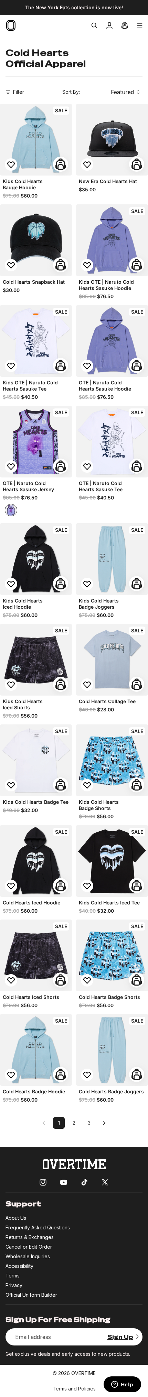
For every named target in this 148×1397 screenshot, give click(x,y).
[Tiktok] (84, 1182)
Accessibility (19, 1266)
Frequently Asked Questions (38, 1227)
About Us (16, 1218)
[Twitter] (105, 1182)
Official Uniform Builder (31, 1295)
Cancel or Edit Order (29, 1247)
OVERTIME (83, 1373)
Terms (13, 1275)
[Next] (104, 1122)
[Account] (109, 25)
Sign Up (120, 1337)
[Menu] (139, 25)
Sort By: (71, 92)
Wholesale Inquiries (28, 1256)
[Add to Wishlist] (11, 164)
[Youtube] (64, 1182)
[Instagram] (43, 1182)
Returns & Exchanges (30, 1237)
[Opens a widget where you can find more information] (122, 1385)
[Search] (94, 25)
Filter (18, 92)
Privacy (14, 1285)
